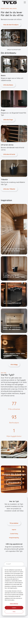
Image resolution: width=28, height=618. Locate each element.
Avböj (14, 611)
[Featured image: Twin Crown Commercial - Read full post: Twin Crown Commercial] (14, 294)
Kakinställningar (14, 603)
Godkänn (14, 607)
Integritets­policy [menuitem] (14, 537)
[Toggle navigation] (25, 2)
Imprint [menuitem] (14, 529)
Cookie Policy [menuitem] (14, 533)
